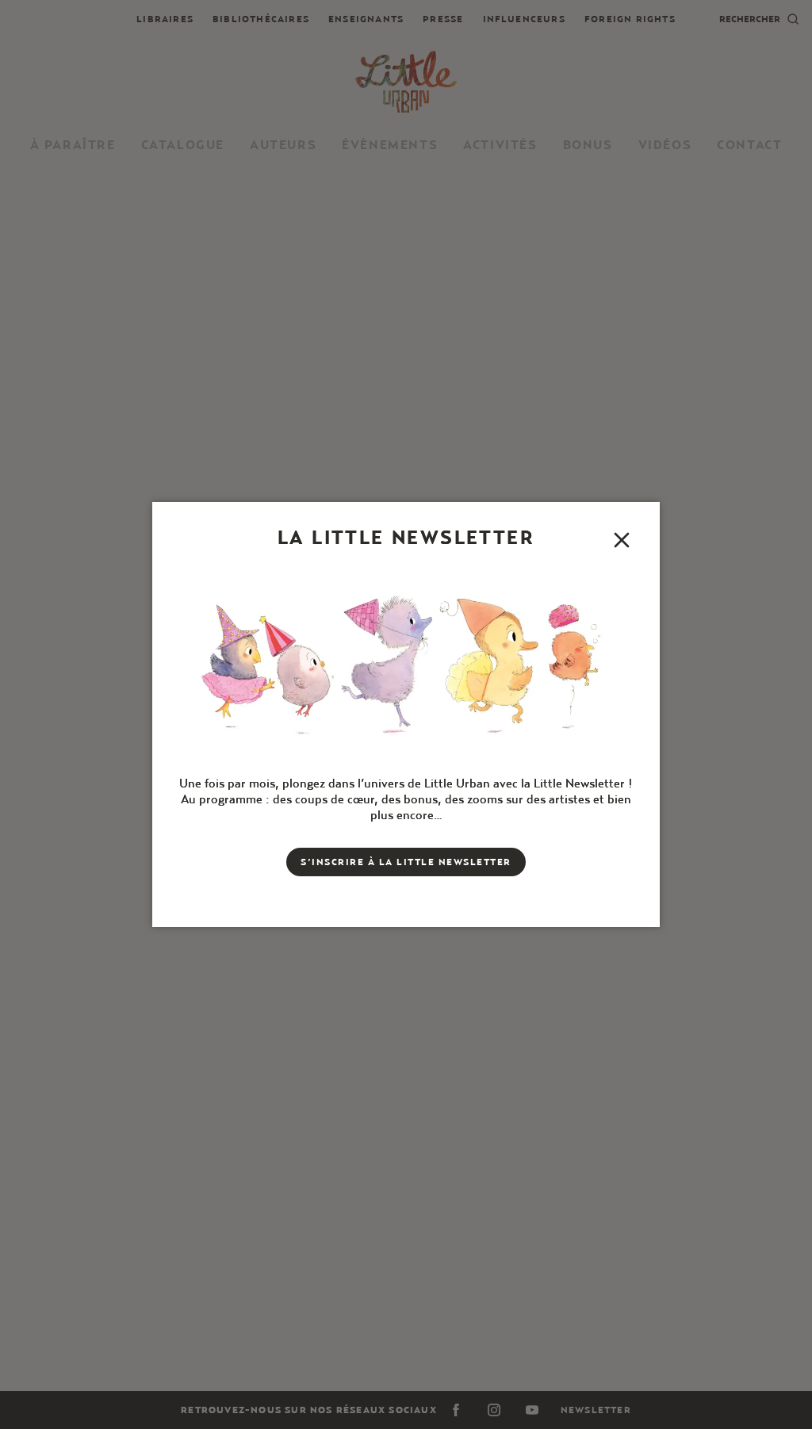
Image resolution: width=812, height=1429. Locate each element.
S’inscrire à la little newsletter (406, 861)
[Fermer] (622, 540)
